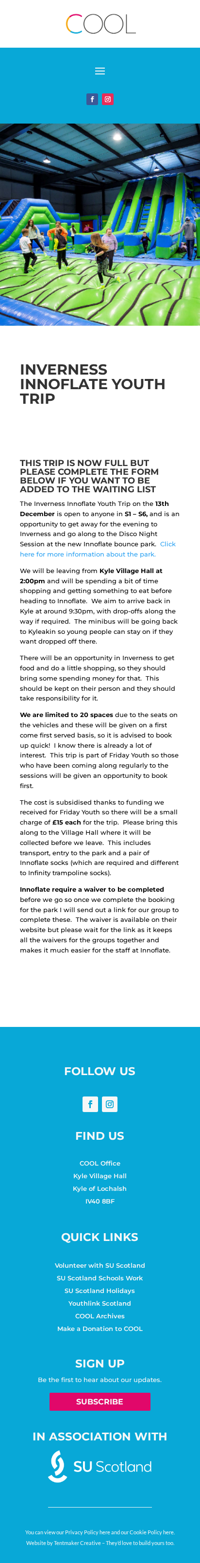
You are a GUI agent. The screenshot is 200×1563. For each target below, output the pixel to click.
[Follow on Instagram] (108, 99)
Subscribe (99, 1401)
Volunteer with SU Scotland (100, 1265)
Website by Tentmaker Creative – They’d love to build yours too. (100, 1543)
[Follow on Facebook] (92, 99)
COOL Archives (100, 1316)
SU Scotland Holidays (100, 1290)
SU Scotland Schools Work (100, 1278)
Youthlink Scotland (99, 1303)
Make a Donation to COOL (100, 1328)
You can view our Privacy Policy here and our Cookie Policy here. (100, 1532)
